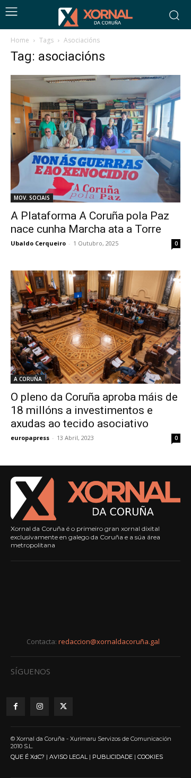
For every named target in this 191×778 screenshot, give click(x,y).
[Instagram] (39, 706)
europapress (30, 438)
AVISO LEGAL (68, 756)
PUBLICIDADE (112, 756)
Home (20, 40)
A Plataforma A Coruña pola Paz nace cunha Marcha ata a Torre (90, 222)
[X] (63, 706)
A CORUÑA (28, 379)
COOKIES (150, 756)
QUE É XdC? (28, 756)
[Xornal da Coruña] (95, 17)
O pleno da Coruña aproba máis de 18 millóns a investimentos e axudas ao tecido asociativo (94, 410)
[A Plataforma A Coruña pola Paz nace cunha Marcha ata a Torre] (95, 138)
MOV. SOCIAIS (32, 197)
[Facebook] (15, 706)
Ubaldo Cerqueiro (38, 243)
